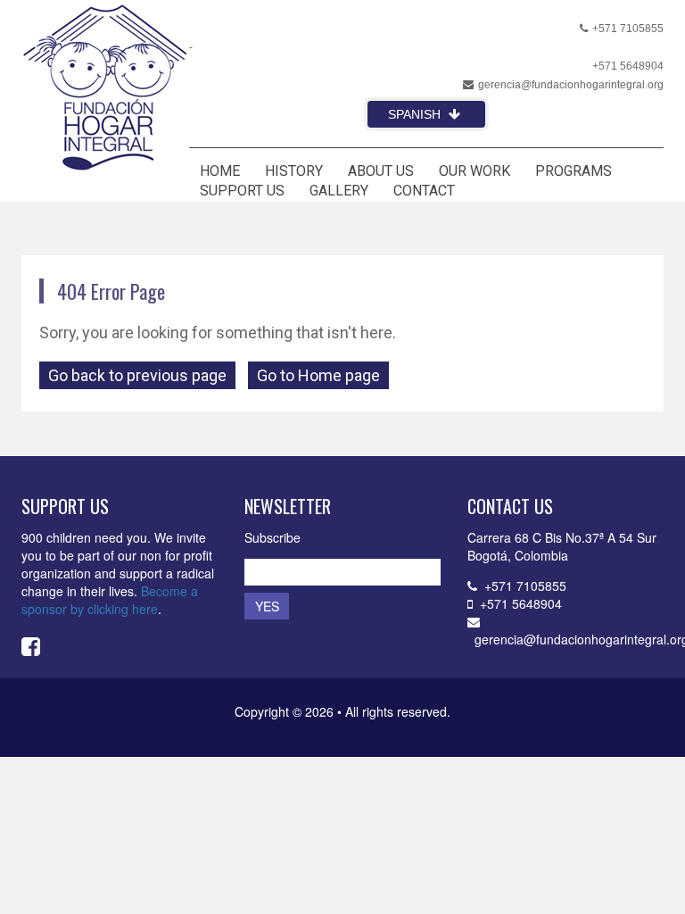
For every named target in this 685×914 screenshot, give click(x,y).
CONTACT (424, 190)
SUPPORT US (242, 190)
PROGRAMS (573, 170)
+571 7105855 (628, 28)
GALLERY (338, 190)
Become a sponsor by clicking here (109, 600)
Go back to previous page (137, 375)
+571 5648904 (628, 66)
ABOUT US (381, 170)
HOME (220, 170)
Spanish (416, 114)
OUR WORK (474, 170)
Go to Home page (318, 375)
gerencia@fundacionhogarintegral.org (571, 85)
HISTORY (294, 170)
